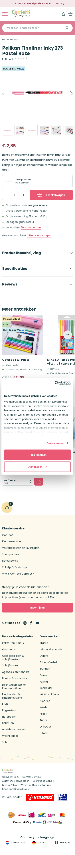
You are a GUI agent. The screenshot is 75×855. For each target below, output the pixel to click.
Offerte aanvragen (39, 235)
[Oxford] (62, 797)
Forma (44, 681)
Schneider (46, 688)
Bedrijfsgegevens (42, 780)
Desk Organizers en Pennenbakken (14, 686)
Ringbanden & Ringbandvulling (12, 696)
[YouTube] (37, 623)
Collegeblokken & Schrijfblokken (13, 657)
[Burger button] (5, 14)
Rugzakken (9, 710)
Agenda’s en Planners (15, 672)
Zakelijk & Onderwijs (14, 567)
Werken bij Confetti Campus (36, 785)
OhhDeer (45, 726)
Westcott (46, 707)
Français (65, 842)
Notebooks (9, 716)
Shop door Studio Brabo (15, 789)
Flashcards (9, 649)
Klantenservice (11, 541)
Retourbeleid (10, 560)
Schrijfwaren (10, 665)
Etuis (5, 703)
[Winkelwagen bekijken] (70, 14)
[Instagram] (25, 623)
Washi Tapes (10, 736)
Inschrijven (37, 607)
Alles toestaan (37, 454)
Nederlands (17, 842)
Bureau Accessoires (14, 678)
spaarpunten (31, 227)
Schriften (8, 723)
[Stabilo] (40, 797)
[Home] (21, 14)
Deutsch (42, 842)
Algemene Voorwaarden (15, 780)
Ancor (43, 720)
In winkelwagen (55, 195)
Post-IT (44, 714)
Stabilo (44, 643)
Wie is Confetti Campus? (18, 573)
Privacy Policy (9, 785)
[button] (38, 482)
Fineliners (12, 39)
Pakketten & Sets (13, 643)
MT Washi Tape (49, 694)
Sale (4, 742)
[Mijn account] (63, 14)
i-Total (44, 733)
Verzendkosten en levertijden (20, 548)
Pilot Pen (45, 701)
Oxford (44, 656)
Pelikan (6, 59)
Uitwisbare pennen (14, 729)
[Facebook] (31, 623)
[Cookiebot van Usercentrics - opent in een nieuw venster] (55, 383)
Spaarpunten (10, 554)
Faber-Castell (48, 662)
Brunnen (45, 668)
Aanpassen (35, 466)
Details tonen (55, 443)
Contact (7, 535)
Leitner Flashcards (51, 649)
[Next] (67, 93)
